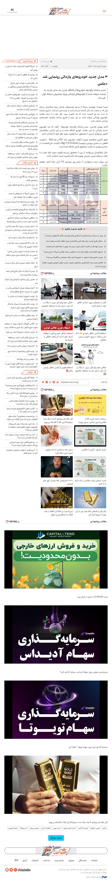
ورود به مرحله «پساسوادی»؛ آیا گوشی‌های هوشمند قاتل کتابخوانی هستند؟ (74, 235)
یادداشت (46, 860)
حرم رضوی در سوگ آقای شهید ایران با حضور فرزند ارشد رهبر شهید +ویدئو (21, 365)
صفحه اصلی (102, 61)
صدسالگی (82, 860)
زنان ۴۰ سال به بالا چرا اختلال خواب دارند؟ (22, 186)
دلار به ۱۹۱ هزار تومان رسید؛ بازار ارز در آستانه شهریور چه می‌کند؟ (22, 244)
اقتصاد (93, 61)
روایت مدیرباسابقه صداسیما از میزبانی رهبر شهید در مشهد (21, 203)
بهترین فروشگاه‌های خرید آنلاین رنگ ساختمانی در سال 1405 (22, 394)
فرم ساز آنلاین (83, 828)
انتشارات (35, 860)
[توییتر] (11, 870)
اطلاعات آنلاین (60, 11)
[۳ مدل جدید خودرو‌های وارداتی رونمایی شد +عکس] (73, 195)
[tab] (29, 61)
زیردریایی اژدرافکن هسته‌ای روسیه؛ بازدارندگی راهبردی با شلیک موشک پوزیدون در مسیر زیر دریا (23, 126)
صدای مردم (59, 860)
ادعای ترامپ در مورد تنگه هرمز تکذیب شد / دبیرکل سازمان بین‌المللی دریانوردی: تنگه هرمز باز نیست (21, 229)
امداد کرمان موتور (69, 828)
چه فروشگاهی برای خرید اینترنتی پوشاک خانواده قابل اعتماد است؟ (23, 444)
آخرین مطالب (27, 162)
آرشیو (25, 860)
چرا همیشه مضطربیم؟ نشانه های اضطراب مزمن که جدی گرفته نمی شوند (22, 418)
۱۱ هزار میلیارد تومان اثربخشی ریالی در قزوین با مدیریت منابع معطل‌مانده (22, 289)
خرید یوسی (57, 828)
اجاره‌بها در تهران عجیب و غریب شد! (21, 346)
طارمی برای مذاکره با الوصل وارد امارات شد (21, 281)
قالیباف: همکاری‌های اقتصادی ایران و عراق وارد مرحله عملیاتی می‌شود (22, 211)
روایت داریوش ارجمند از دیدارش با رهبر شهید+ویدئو (23, 298)
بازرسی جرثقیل (95, 828)
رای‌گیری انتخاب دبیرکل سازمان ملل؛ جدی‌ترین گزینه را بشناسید (22, 107)
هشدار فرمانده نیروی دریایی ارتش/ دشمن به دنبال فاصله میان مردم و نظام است (22, 255)
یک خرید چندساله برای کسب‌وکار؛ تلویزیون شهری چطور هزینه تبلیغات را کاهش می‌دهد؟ (23, 426)
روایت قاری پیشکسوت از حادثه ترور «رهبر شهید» (23, 353)
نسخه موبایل (56, 838)
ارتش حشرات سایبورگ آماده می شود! (20, 332)
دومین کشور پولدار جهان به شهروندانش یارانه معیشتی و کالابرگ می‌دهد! (74, 257)
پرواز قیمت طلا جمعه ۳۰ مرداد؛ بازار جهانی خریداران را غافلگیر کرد (22, 135)
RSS (16, 860)
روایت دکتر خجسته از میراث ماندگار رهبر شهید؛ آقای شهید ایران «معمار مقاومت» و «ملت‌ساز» (23, 307)
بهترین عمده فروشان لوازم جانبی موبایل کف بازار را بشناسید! (23, 402)
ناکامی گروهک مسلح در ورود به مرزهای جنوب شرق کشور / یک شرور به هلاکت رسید (21, 325)
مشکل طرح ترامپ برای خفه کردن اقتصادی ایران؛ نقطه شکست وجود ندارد (74, 241)
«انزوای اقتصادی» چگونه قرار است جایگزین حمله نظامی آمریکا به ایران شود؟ (73, 251)
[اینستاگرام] (15, 870)
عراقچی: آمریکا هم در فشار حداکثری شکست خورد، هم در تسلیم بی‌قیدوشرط (22, 219)
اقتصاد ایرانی (45, 828)
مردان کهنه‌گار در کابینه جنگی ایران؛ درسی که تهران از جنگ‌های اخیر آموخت (74, 246)
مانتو (104, 828)
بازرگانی (30, 372)
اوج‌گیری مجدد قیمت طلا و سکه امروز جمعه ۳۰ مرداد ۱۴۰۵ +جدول (22, 116)
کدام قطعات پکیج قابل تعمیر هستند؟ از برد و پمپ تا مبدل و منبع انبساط (21, 387)
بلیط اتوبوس (12, 828)
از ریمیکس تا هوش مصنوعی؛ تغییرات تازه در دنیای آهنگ (22, 451)
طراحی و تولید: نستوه (94, 877)
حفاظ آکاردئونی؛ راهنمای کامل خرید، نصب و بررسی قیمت (22, 379)
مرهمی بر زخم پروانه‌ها (25, 359)
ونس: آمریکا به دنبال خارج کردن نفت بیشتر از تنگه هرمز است (22, 273)
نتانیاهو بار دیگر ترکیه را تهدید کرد (21, 237)
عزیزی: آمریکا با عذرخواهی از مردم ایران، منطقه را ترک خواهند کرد (23, 195)
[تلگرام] (7, 870)
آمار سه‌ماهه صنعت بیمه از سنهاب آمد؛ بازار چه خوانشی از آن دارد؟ (21, 436)
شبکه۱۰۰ (94, 860)
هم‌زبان (71, 860)
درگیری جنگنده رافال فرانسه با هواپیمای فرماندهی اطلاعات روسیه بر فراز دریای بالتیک (22, 145)
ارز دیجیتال (23, 828)
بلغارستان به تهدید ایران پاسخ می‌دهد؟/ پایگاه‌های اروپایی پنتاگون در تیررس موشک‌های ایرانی (23, 86)
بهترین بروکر (34, 828)
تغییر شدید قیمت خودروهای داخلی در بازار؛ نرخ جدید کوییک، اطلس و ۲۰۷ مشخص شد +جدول (21, 98)
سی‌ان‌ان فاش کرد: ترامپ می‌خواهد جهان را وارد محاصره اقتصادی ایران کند (22, 155)
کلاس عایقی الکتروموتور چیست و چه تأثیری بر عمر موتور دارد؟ (22, 410)
